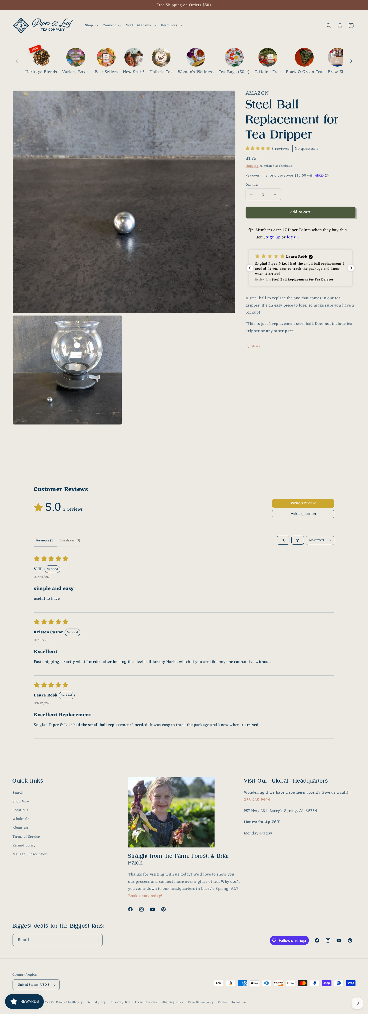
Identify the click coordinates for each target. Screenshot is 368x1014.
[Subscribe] (96, 940)
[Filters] (297, 540)
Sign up (273, 237)
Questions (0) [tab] (69, 540)
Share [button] (256, 346)
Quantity (252, 184)
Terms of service (146, 1002)
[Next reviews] (351, 268)
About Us (20, 828)
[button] (91, 25)
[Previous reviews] (250, 268)
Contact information (232, 1002)
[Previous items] (16, 61)
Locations (20, 810)
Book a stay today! (145, 896)
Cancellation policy (201, 1002)
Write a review (303, 503)
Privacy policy (120, 1002)
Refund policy (24, 845)
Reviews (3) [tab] (45, 540)
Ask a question (303, 513)
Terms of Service (26, 837)
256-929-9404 (257, 799)
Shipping (252, 166)
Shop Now (21, 801)
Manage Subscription (30, 854)
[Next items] (351, 61)
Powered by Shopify (69, 1002)
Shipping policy (172, 1002)
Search (18, 793)
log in (292, 237)
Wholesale (21, 819)
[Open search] (283, 540)
